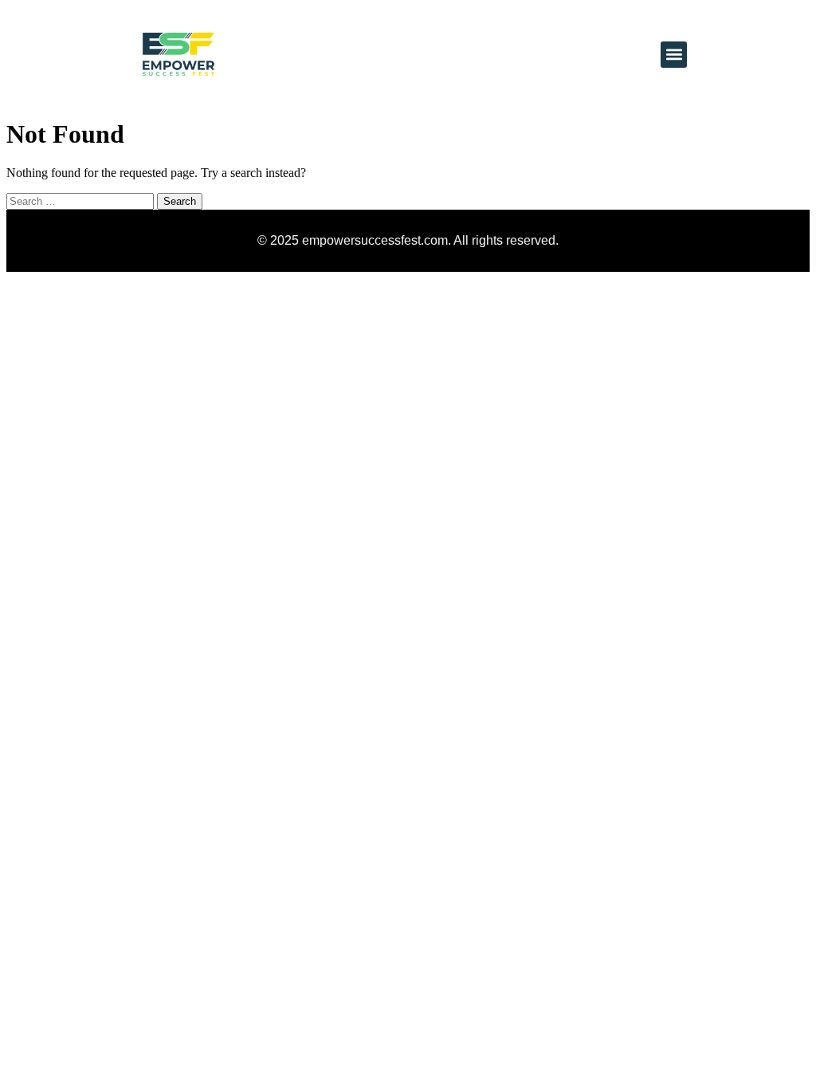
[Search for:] (81, 200)
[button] (674, 54)
